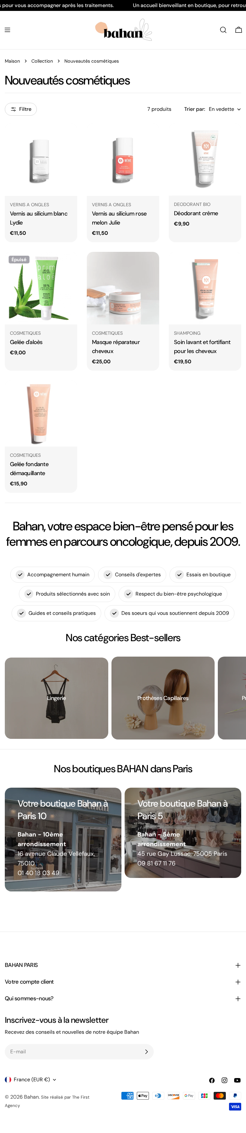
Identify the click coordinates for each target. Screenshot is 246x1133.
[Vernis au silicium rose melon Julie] (123, 159)
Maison (12, 61)
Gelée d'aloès (26, 342)
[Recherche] (223, 29)
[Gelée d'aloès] (41, 288)
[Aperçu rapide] (68, 137)
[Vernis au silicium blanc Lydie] (41, 159)
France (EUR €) (32, 1079)
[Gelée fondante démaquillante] (41, 413)
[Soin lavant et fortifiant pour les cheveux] (205, 288)
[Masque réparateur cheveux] (123, 288)
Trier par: (194, 109)
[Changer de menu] (7, 29)
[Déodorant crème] (205, 159)
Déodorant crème (196, 213)
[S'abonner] (146, 1051)
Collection (42, 61)
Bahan (31, 1096)
